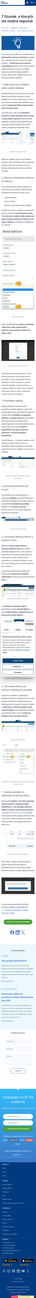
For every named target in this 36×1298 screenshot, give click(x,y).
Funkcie (5, 1181)
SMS (3, 1195)
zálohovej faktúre (17, 812)
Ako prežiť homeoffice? (14, 960)
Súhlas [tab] (6, 630)
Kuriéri (4, 1223)
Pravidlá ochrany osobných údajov (18, 1289)
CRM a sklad (6, 1215)
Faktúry (7, 989)
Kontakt (5, 1239)
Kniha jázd (6, 1192)
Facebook (13, 1140)
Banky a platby (7, 1219)
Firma (4, 1172)
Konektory (5, 1230)
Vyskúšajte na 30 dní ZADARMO (18, 922)
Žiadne (12, 31)
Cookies (18, 1295)
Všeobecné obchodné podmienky (18, 1287)
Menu (32, 2)
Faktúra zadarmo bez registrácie (13, 1203)
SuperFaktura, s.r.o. (18, 1281)
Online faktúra (7, 1184)
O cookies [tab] (29, 630)
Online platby (7, 1188)
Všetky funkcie (7, 1199)
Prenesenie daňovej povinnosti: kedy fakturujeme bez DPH (17, 997)
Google (29, 1140)
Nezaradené (23, 28)
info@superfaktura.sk (13, 1250)
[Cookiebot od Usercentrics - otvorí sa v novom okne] (25, 624)
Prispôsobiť (17, 666)
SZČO (4, 1168)
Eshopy (4, 1212)
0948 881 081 (9, 1253)
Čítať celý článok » (8, 981)
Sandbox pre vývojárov (10, 1234)
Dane (3, 989)
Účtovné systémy (8, 1226)
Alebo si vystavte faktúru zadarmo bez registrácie (18, 1153)
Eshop (4, 1175)
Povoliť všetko (18, 661)
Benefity (5, 1164)
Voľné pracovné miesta (18, 1292)
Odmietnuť (18, 672)
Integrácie (6, 1208)
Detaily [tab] (18, 630)
